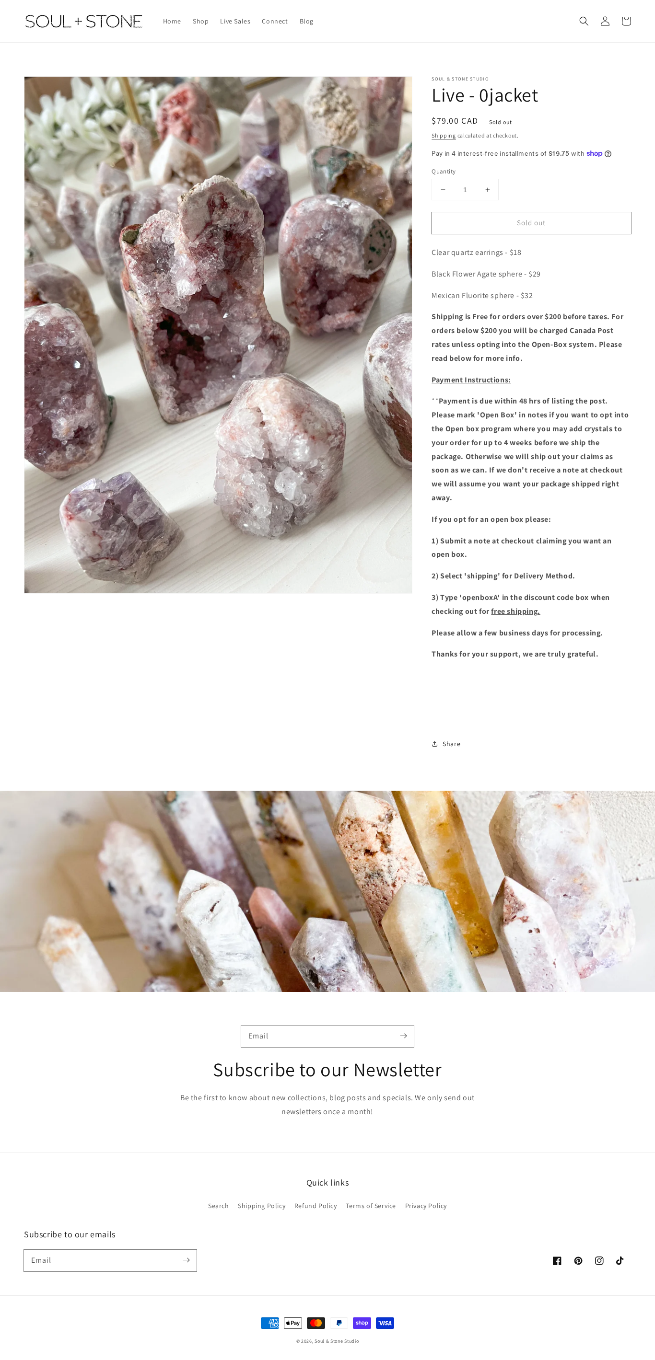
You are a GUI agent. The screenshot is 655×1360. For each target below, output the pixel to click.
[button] (584, 21)
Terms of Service (371, 1205)
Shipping (444, 135)
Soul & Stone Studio (337, 1341)
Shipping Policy (261, 1205)
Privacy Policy (426, 1205)
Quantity (444, 171)
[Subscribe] (403, 1036)
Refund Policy (315, 1205)
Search (218, 1205)
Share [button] (451, 743)
